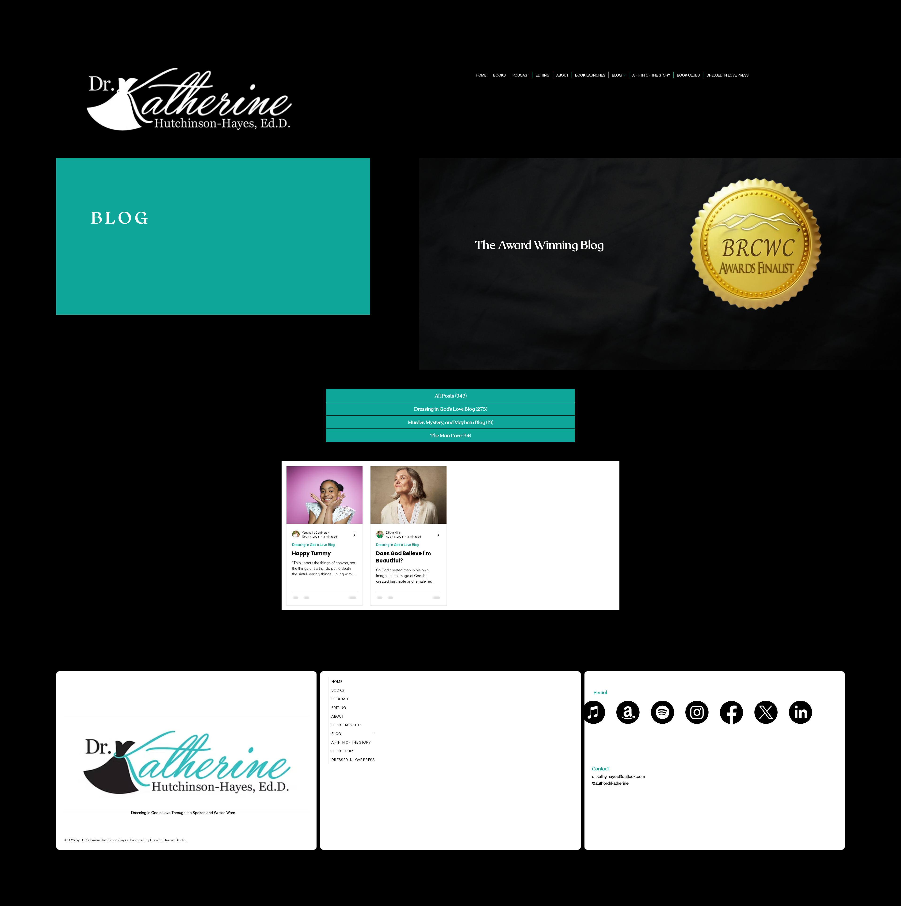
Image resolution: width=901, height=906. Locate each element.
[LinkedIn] (800, 712)
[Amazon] (628, 712)
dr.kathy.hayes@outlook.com (618, 776)
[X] (766, 712)
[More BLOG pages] (624, 75)
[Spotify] (662, 712)
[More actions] (356, 533)
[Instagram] (697, 712)
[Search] (810, 79)
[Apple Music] (593, 712)
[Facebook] (731, 712)
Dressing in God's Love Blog (313, 544)
